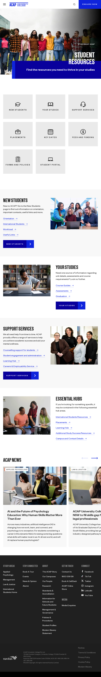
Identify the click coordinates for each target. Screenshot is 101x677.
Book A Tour (28, 572)
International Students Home (10, 591)
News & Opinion (30, 582)
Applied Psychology (8, 573)
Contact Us (67, 572)
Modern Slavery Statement (49, 632)
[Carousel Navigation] (90, 458)
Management (9, 580)
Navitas (81, 648)
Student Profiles (49, 626)
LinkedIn (88, 591)
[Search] (74, 4)
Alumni (26, 586)
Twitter (88, 582)
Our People (47, 582)
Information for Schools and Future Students (49, 602)
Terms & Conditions (87, 653)
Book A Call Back (69, 582)
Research (46, 586)
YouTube (89, 596)
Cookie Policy (84, 662)
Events (26, 577)
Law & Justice (9, 585)
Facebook (89, 572)
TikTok (88, 577)
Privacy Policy (84, 658)
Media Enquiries (69, 606)
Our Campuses (49, 577)
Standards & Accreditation (48, 592)
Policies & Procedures (47, 619)
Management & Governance (49, 611)
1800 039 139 (68, 577)
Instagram (89, 586)
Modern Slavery (85, 667)
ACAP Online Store (67, 588)
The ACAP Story (49, 572)
